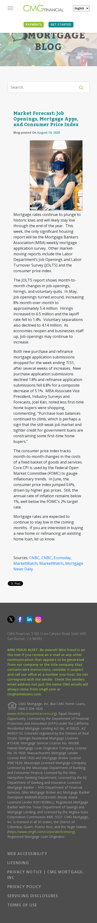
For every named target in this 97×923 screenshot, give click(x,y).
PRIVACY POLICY (24, 886)
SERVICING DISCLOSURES (32, 895)
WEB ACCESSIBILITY (27, 853)
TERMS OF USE (22, 905)
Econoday (62, 557)
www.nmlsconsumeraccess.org (32, 713)
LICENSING (18, 862)
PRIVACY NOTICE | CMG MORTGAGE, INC (45, 874)
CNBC (34, 557)
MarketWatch (25, 563)
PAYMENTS (34, 24)
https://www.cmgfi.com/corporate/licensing (41, 831)
